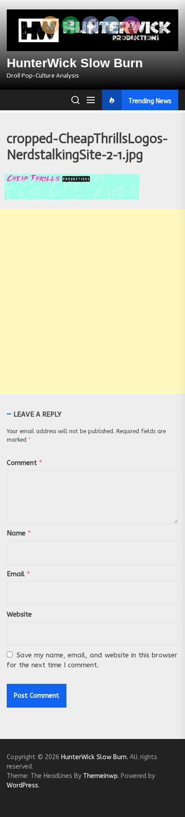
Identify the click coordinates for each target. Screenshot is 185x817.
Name (19, 533)
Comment (24, 463)
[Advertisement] (92, 301)
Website (19, 614)
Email (18, 574)
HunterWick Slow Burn (75, 63)
